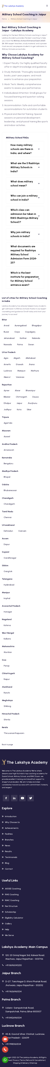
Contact (9, 869)
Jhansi (32, 364)
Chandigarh (9, 504)
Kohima (7, 625)
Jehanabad (9, 338)
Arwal (6, 325)
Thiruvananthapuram (14, 733)
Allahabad (30, 358)
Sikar (29, 409)
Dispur (7, 544)
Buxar (6, 332)
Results (8, 851)
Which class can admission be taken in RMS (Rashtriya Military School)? (24, 216)
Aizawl (7, 436)
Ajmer (6, 390)
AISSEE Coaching (13, 888)
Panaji (6, 666)
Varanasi (20, 377)
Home (4, 19)
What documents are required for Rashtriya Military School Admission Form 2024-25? (24, 254)
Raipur (7, 679)
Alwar (17, 390)
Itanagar (8, 612)
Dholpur (7, 403)
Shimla (7, 719)
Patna (20, 344)
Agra (6, 358)
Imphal (7, 598)
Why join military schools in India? (20, 234)
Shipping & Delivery (21, 1063)
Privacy (16, 1060)
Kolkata (7, 639)
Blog (7, 863)
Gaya (17, 332)
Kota (19, 409)
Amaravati (9, 450)
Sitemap (33, 1063)
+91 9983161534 (13, 1044)
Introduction (11, 816)
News (7, 845)
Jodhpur (8, 409)
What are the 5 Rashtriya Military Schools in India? (25, 167)
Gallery (8, 923)
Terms (22, 1060)
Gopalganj (30, 332)
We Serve (9, 935)
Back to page (7, 744)
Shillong (7, 706)
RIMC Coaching (12, 900)
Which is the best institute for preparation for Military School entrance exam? (25, 278)
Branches (9, 840)
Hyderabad (9, 585)
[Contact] (5, 1039)
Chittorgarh (21, 397)
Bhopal (7, 477)
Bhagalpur (37, 325)
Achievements (11, 828)
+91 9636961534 (13, 991)
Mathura (35, 371)
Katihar (23, 338)
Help (7, 929)
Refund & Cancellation (35, 1060)
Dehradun (8, 531)
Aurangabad (21, 325)
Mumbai (8, 652)
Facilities (9, 834)
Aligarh (17, 358)
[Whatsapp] (5, 1059)
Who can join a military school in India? (24, 197)
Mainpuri (21, 371)
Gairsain (22, 531)
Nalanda (36, 338)
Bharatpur (30, 390)
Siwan (31, 344)
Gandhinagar (10, 558)
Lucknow (8, 371)
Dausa (35, 397)
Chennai (7, 517)
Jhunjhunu (32, 403)
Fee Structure (11, 906)
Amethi (7, 364)
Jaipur (19, 403)
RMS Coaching (12, 894)
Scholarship (10, 912)
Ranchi (7, 693)
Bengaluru (8, 463)
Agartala (8, 423)
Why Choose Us (12, 822)
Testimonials (11, 857)
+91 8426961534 (13, 1017)
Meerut (7, 377)
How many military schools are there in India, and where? (22, 149)
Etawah (19, 364)
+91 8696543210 (13, 965)
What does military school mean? (22, 183)
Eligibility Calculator (14, 918)
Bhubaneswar (10, 490)
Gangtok (8, 571)
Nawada (8, 344)
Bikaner (7, 397)
